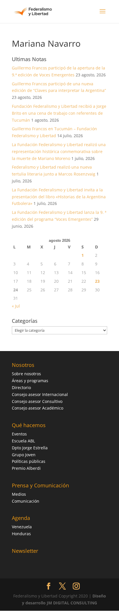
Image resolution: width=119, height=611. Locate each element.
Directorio (21, 387)
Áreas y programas (30, 380)
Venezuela (22, 526)
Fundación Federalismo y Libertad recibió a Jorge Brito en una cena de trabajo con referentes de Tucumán (59, 113)
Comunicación (25, 501)
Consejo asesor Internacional (40, 394)
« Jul (16, 306)
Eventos (19, 434)
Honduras (21, 533)
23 (97, 281)
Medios (19, 494)
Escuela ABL (23, 441)
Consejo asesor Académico (37, 408)
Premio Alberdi (26, 468)
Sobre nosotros (26, 373)
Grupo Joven (24, 454)
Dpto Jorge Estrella (30, 447)
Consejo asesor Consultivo (37, 401)
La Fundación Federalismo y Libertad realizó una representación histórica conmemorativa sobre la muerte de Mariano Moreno (59, 151)
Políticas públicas (28, 461)
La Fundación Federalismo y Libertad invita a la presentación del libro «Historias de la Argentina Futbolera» (59, 196)
